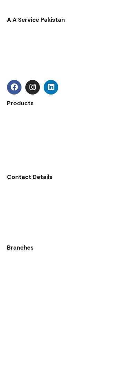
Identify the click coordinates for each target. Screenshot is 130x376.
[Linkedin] (51, 87)
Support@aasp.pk (30, 201)
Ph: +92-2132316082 (32, 216)
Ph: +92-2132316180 (31, 225)
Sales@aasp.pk (26, 192)
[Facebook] (14, 87)
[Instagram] (32, 87)
